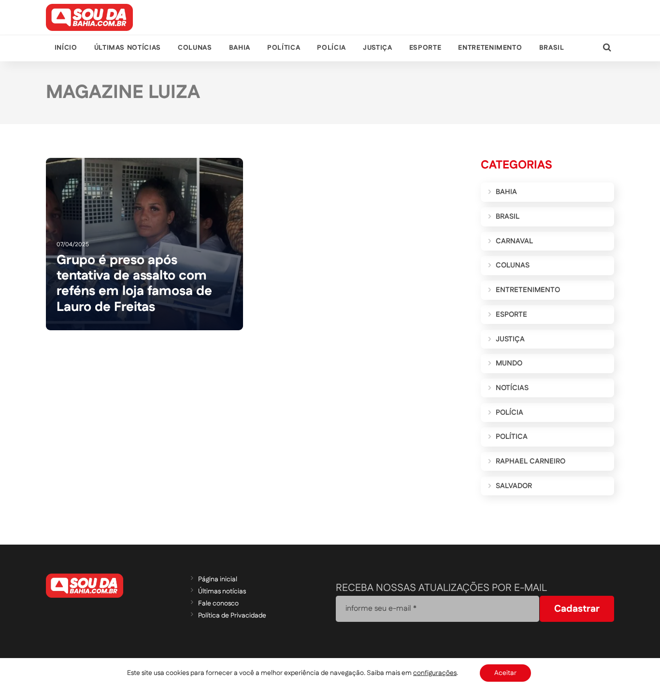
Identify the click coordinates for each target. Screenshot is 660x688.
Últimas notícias (127, 48)
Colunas (195, 48)
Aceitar (505, 673)
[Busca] (607, 48)
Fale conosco (218, 603)
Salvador (514, 486)
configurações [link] (435, 673)
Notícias (512, 388)
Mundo (509, 363)
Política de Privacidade (232, 615)
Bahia (239, 48)
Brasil (551, 48)
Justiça (377, 48)
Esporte (425, 48)
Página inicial (217, 579)
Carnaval (514, 241)
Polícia (331, 48)
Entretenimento (490, 48)
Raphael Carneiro (530, 461)
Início (66, 48)
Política (283, 48)
